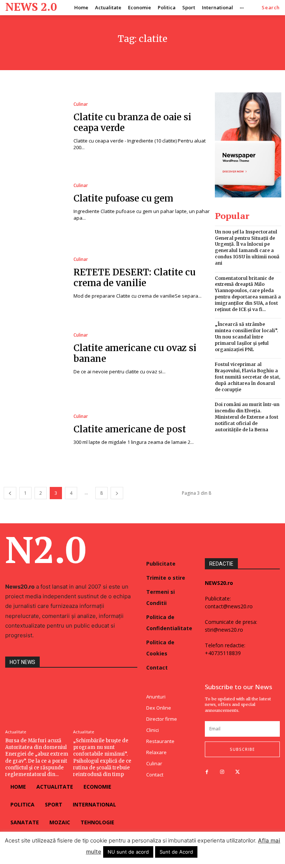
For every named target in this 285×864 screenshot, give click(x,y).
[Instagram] (222, 772)
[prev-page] (10, 493)
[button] (271, 7)
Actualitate (15, 732)
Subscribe (242, 749)
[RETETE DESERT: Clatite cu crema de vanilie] (35, 278)
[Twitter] (237, 772)
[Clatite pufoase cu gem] (35, 202)
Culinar (80, 104)
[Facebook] (207, 772)
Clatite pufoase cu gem (123, 198)
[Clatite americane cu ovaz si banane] (35, 354)
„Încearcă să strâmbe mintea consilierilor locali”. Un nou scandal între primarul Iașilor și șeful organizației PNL (246, 336)
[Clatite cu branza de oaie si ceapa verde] (35, 126)
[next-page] (117, 493)
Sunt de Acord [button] (176, 852)
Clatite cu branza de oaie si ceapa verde (132, 122)
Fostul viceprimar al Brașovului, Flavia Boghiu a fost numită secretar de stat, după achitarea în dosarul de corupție (247, 376)
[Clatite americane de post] (35, 430)
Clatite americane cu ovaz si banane (134, 353)
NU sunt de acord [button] (128, 852)
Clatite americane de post (129, 429)
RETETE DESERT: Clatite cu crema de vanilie (134, 277)
